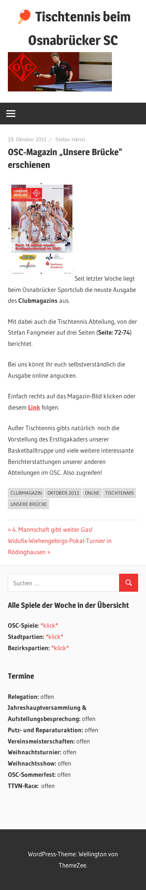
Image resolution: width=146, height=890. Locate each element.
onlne (92, 493)
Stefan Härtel (70, 139)
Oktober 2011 (63, 493)
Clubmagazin (26, 493)
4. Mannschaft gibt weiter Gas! (52, 529)
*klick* (49, 625)
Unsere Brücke (28, 504)
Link (34, 407)
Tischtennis (119, 493)
